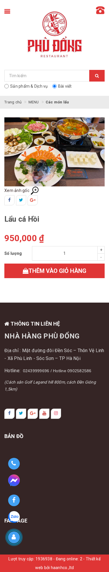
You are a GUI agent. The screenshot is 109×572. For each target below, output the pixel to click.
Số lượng (13, 253)
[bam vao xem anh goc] (54, 151)
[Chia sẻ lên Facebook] (9, 200)
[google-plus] (33, 414)
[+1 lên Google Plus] (33, 200)
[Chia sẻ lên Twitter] (21, 200)
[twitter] (21, 414)
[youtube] (44, 414)
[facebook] (9, 414)
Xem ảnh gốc (17, 190)
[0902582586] (13, 464)
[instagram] (56, 414)
